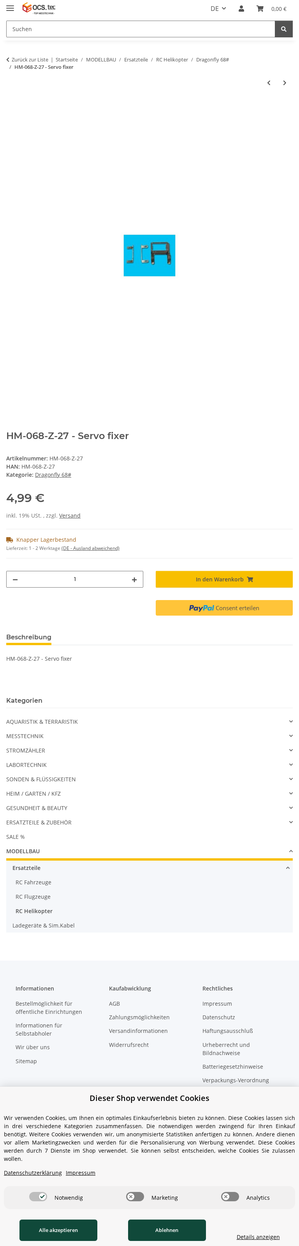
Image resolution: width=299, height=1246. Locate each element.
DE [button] (215, 8)
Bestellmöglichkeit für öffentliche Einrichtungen (49, 1007)
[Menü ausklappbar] (10, 5)
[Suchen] (284, 29)
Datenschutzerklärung (33, 1172)
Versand (70, 515)
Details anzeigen (258, 1237)
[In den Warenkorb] (12, 108)
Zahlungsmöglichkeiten (139, 1017)
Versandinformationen (138, 1030)
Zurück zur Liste (30, 59)
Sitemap (26, 1061)
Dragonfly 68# (53, 474)
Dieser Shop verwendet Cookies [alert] (149, 1098)
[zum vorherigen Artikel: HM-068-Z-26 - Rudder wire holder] (269, 82)
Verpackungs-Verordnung (235, 1080)
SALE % (15, 836)
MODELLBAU (23, 851)
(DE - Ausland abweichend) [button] (91, 548)
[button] (241, 8)
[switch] (38, 1196)
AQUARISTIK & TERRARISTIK (42, 721)
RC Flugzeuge (33, 896)
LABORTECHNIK (26, 764)
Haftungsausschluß (227, 1030)
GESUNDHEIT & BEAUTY (36, 808)
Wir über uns (33, 1047)
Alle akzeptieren (58, 1230)
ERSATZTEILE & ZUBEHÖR (39, 822)
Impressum (217, 1003)
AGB (114, 1003)
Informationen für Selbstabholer (39, 1029)
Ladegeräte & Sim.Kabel (43, 925)
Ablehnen (166, 1230)
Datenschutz (218, 1017)
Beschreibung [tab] (28, 637)
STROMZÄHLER (25, 750)
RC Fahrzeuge (33, 882)
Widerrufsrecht (129, 1044)
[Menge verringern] (15, 579)
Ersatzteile (26, 868)
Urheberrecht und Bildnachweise (226, 1049)
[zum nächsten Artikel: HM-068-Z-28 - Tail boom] (285, 82)
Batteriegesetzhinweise (232, 1066)
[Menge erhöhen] (134, 579)
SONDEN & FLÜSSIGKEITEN (41, 779)
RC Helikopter (34, 911)
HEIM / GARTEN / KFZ (33, 793)
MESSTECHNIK (25, 736)
